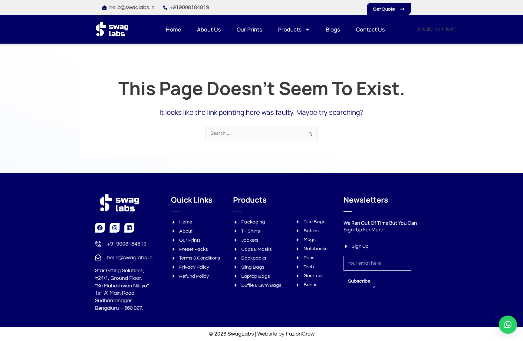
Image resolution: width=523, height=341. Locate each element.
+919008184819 (126, 244)
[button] (508, 325)
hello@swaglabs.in (130, 257)
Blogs (333, 29)
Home (173, 29)
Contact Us (370, 29)
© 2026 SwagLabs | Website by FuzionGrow (261, 334)
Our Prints (249, 29)
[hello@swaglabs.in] (98, 257)
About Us (209, 29)
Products (290, 29)
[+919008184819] (98, 244)
